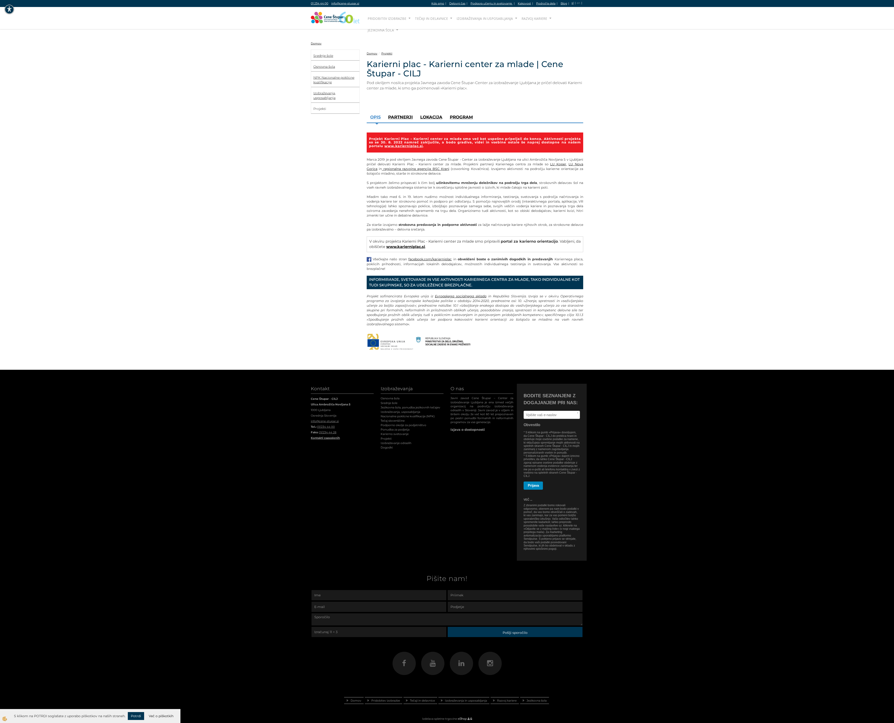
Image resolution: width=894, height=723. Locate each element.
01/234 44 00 (326, 426)
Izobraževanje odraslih (396, 443)
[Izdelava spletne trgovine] (462, 718)
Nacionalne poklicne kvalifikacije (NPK (407, 416)
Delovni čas (457, 3)
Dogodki (387, 447)
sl (573, 3)
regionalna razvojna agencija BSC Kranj (415, 169)
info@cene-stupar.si (345, 3)
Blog (564, 3)
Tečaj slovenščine (393, 420)
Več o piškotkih (161, 716)
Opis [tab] (375, 117)
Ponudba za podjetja (395, 429)
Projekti (386, 53)
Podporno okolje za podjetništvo (403, 425)
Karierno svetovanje (395, 434)
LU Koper (558, 164)
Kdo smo (437, 3)
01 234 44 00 (319, 3)
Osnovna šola (390, 398)
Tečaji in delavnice (431, 18)
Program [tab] (461, 117)
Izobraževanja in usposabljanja (485, 18)
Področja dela (545, 3)
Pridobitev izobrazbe (387, 18)
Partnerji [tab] (400, 117)
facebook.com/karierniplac (430, 259)
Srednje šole (389, 403)
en (578, 3)
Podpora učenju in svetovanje (492, 3)
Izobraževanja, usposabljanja (400, 412)
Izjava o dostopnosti (467, 430)
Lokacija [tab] (431, 117)
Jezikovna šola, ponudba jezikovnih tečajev (410, 407)
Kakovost (524, 3)
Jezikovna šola (381, 30)
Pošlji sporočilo (515, 633)
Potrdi (136, 716)
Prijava (533, 485)
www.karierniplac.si (403, 146)
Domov (316, 43)
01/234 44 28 (327, 432)
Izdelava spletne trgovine (439, 718)
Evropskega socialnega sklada (460, 296)
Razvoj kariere (534, 18)
